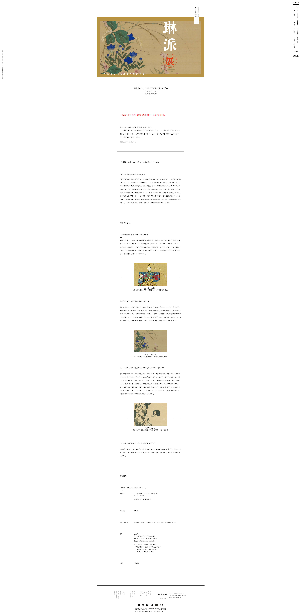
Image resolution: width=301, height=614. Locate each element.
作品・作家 (297, 40)
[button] (176, 278)
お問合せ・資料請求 (294, 42)
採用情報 (120, 593)
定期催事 (297, 16)
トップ (297, 9)
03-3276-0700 (141, 539)
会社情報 (294, 31)
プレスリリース (130, 594)
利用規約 (114, 593)
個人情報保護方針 (116, 595)
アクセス (294, 23)
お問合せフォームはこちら (128, 142)
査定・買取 (297, 32)
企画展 (297, 23)
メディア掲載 (132, 594)
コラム (294, 9)
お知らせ (134, 593)
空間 (294, 15)
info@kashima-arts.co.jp (146, 541)
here (125, 174)
